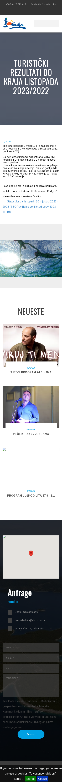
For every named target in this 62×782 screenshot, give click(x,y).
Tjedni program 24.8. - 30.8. (31, 372)
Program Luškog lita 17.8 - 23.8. (32, 495)
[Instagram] (46, 11)
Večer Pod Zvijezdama (31, 433)
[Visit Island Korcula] (31, 11)
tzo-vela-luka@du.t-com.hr (30, 620)
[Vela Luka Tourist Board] (36, 11)
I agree (30, 778)
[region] (31, 557)
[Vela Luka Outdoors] (41, 11)
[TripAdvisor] (56, 11)
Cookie (42, 778)
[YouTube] (51, 11)
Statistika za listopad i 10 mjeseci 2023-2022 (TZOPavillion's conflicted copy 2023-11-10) (30, 206)
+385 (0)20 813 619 (16, 4)
